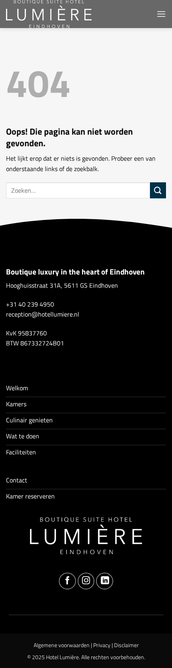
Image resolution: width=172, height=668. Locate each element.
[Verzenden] (158, 190)
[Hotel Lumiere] (54, 14)
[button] (161, 14)
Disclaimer (126, 645)
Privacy (101, 645)
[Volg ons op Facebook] (67, 581)
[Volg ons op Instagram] (86, 581)
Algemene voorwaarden (62, 645)
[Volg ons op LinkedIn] (104, 581)
